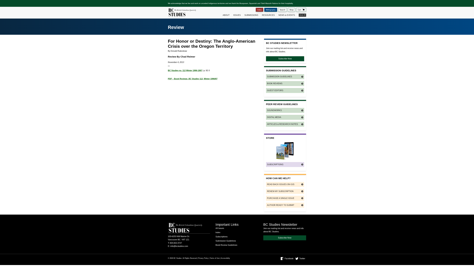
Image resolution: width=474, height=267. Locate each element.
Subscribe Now (285, 59)
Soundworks (274, 110)
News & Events (286, 15)
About (226, 15)
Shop (291, 10)
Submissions (251, 15)
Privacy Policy (203, 258)
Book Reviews (274, 83)
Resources (268, 15)
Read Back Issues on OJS (280, 184)
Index (259, 10)
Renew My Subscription (280, 191)
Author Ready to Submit (280, 205)
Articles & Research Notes (282, 124)
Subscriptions (275, 164)
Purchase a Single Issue (280, 198)
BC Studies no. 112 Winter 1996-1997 (185, 70)
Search (282, 10)
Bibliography (271, 10)
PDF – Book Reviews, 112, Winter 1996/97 (192, 79)
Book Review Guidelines (226, 245)
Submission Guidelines (279, 77)
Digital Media (274, 117)
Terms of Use (214, 258)
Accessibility (225, 258)
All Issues (220, 228)
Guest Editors (275, 90)
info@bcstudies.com (179, 246)
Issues (237, 15)
